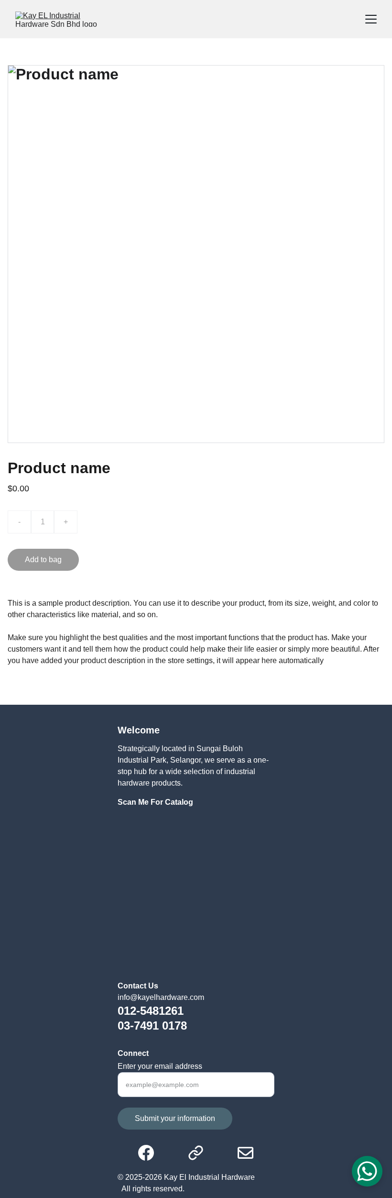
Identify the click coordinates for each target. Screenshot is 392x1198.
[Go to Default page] (200, 1153)
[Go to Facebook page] (150, 1153)
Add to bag (43, 559)
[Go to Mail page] (245, 1153)
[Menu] (371, 19)
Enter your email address (160, 1066)
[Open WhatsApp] (367, 1171)
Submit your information (175, 1118)
